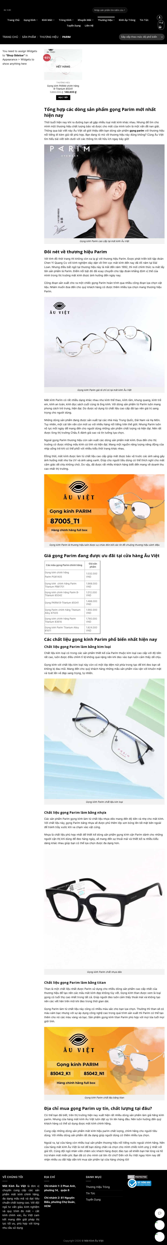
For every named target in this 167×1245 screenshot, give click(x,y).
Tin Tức (144, 20)
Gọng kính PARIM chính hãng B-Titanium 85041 (63, 87)
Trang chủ (10, 37)
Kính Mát (47, 20)
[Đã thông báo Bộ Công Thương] (146, 1183)
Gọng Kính (30, 20)
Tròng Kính (65, 20)
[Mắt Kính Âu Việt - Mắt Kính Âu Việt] (45, 10)
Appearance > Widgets (16, 59)
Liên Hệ (89, 25)
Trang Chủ (13, 20)
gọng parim (137, 130)
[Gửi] (124, 10)
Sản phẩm (29, 37)
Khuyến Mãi (84, 20)
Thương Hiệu (105, 20)
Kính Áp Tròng (127, 20)
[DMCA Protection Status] (146, 1177)
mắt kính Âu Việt (67, 1147)
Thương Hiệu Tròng (98, 1187)
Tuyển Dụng (74, 25)
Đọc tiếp (63, 97)
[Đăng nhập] (159, 17)
